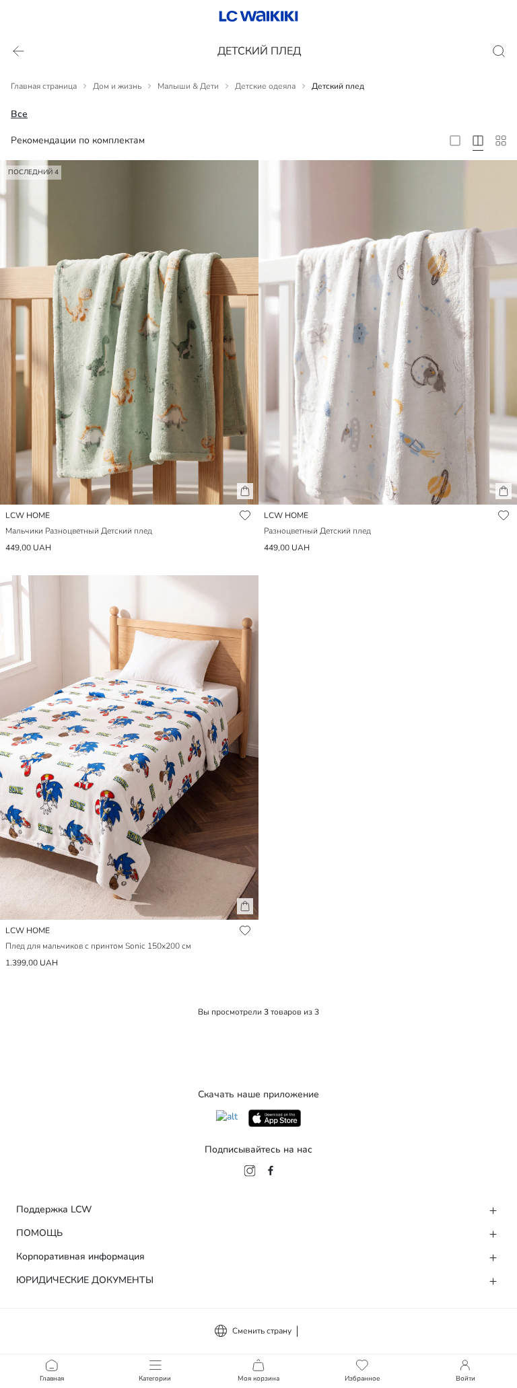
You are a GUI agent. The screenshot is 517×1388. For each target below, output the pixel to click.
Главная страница (44, 86)
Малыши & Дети (188, 86)
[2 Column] (455, 140)
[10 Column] (500, 140)
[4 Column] (478, 140)
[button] (245, 491)
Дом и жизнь (117, 86)
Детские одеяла (265, 86)
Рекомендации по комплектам (78, 140)
